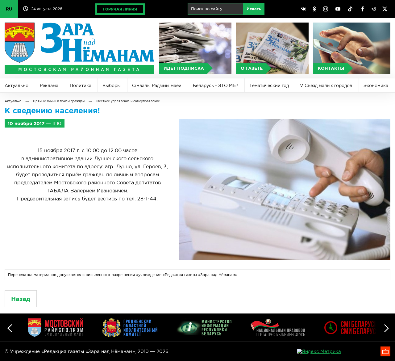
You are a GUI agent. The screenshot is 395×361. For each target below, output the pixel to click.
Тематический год (269, 85)
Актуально (16, 85)
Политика (80, 85)
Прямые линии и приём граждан (59, 101)
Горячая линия (120, 9)
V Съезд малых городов (326, 85)
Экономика (376, 85)
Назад (20, 298)
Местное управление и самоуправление (128, 101)
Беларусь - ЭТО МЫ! (215, 85)
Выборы (111, 85)
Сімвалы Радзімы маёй (156, 85)
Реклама (49, 85)
